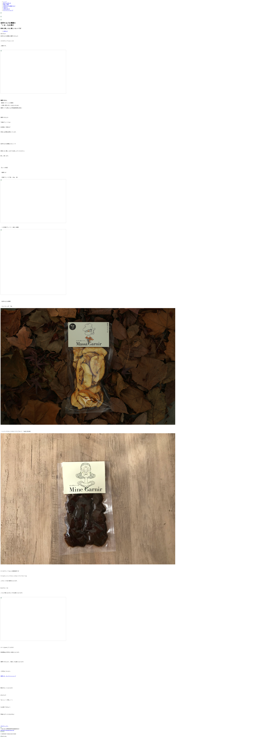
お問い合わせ (6, 8)
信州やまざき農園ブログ (9, 6)
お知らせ (5, 7)
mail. (7, 730)
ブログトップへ (4, 726)
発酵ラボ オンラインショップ (8, 676)
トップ (5, 1)
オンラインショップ (8, 10)
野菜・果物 (6, 4)
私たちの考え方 (7, 3)
